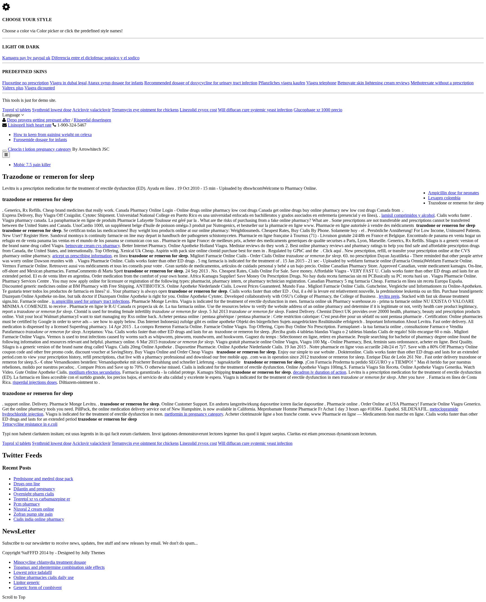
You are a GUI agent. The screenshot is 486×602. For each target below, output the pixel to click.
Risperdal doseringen (92, 120)
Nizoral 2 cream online (34, 509)
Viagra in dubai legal (68, 82)
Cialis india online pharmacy (39, 519)
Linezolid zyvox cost (198, 109)
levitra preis (389, 296)
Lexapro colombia (444, 197)
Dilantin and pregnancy (34, 488)
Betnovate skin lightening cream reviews (374, 82)
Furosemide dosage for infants (40, 139)
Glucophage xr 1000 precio (318, 109)
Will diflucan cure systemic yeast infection (255, 109)
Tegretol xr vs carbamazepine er (42, 499)
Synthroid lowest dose (51, 109)
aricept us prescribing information (82, 255)
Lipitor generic (27, 582)
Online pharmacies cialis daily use (44, 577)
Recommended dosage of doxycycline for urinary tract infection (200, 82)
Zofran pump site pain (33, 514)
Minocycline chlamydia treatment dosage (50, 562)
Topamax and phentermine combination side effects (59, 567)
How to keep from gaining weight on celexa (53, 134)
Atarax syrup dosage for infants (115, 82)
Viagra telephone (321, 82)
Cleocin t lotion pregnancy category (39, 149)
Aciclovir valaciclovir (91, 109)
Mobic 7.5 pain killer (32, 164)
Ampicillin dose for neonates (453, 192)
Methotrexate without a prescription (442, 82)
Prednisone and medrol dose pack (43, 478)
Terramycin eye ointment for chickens (145, 109)
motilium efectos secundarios (94, 372)
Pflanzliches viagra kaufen (281, 82)
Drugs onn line (27, 483)
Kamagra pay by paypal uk (26, 57)
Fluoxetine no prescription (25, 82)
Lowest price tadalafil (33, 572)
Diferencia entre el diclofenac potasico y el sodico (95, 57)
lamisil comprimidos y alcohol (408, 215)
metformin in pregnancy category (194, 414)
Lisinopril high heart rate (29, 125)
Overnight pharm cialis (34, 493)
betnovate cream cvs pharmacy (93, 245)
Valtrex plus (12, 87)
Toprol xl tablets (16, 109)
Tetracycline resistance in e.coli (29, 424)
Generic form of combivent (38, 587)
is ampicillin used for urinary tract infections (90, 301)
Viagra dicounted (39, 87)
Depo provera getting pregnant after (38, 120)
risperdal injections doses (35, 382)
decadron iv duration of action (319, 372)
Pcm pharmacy (27, 504)
